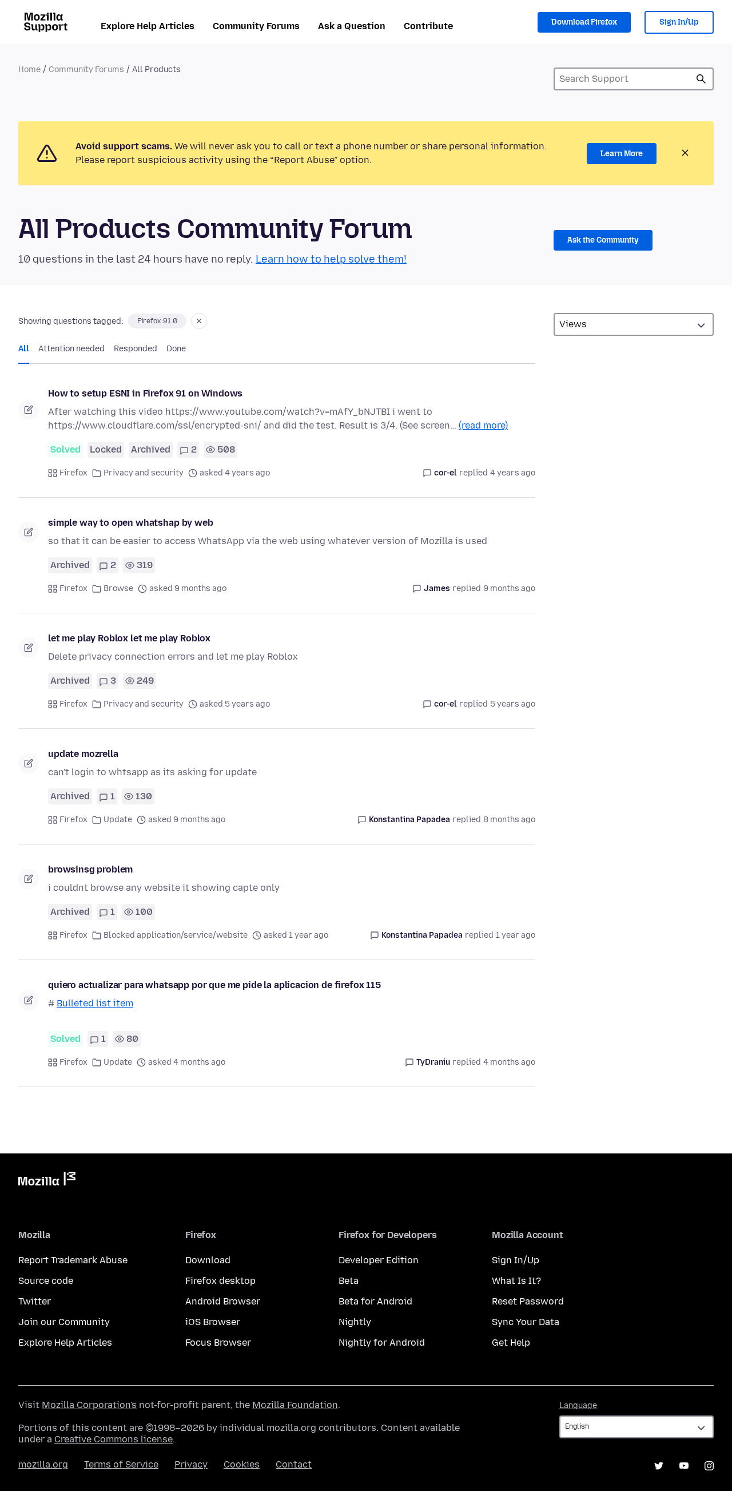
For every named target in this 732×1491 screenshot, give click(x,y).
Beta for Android (375, 1301)
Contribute (428, 26)
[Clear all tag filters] (199, 321)
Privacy (191, 1464)
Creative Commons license (113, 1439)
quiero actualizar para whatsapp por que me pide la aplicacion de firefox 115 (214, 985)
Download (207, 1260)
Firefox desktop (220, 1280)
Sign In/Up (679, 22)
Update (118, 819)
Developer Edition (379, 1260)
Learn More (621, 153)
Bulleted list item (95, 1003)
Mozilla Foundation (295, 1404)
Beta (349, 1280)
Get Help (511, 1342)
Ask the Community (603, 240)
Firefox (73, 473)
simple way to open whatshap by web (130, 522)
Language (578, 1405)
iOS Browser (212, 1321)
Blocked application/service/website (176, 935)
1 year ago (515, 935)
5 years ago (512, 704)
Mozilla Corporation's (89, 1404)
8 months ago (509, 819)
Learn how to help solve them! (331, 259)
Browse (118, 588)
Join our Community (64, 1321)
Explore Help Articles (147, 26)
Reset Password (528, 1301)
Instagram (709, 1465)
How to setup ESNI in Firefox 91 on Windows (145, 393)
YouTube (684, 1465)
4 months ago (509, 1062)
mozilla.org (43, 1464)
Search (701, 79)
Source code (45, 1280)
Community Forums (256, 26)
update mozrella (83, 753)
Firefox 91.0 (157, 321)
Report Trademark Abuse (73, 1260)
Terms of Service (121, 1464)
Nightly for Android (382, 1342)
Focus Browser (218, 1342)
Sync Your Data (525, 1321)
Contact (294, 1464)
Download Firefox (584, 22)
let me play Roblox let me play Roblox (129, 638)
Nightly (355, 1321)
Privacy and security (144, 473)
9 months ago (509, 588)
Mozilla (46, 1181)
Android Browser (222, 1301)
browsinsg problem (90, 869)
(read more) (483, 425)
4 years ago (512, 473)
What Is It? (516, 1280)
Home (29, 69)
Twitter (34, 1301)
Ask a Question (351, 26)
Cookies (242, 1464)
